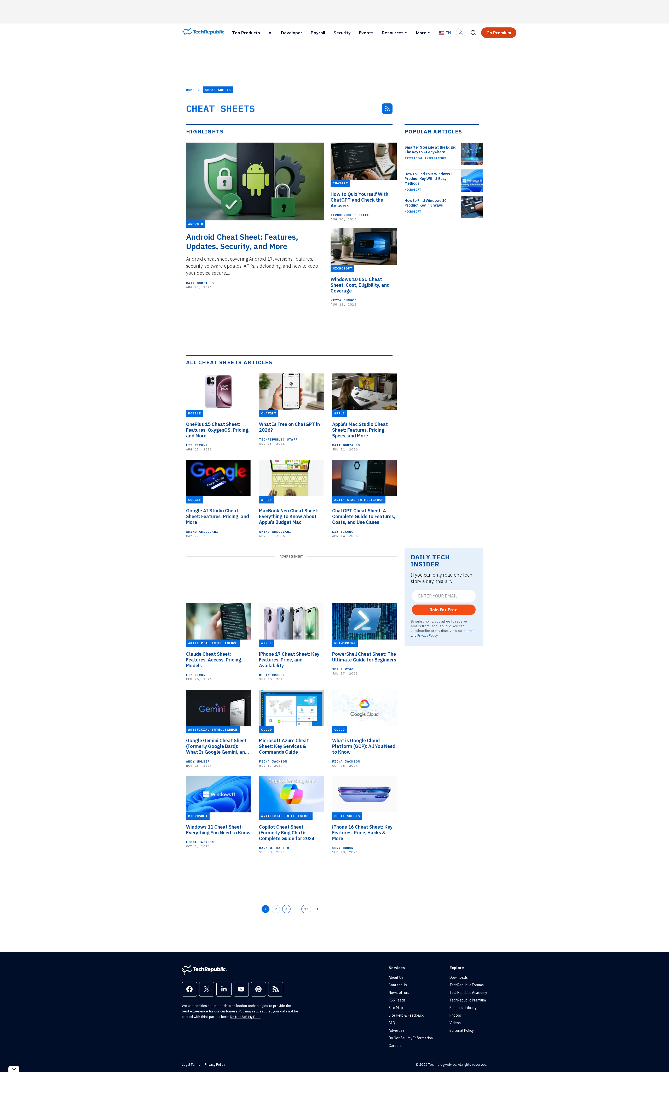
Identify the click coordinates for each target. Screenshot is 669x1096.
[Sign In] (460, 32)
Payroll (318, 32)
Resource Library (463, 1007)
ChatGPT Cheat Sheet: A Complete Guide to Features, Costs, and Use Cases (363, 516)
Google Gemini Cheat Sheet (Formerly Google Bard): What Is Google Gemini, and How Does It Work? (217, 746)
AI (270, 32)
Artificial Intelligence (426, 158)
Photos (455, 1015)
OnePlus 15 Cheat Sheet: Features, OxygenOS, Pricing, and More (218, 430)
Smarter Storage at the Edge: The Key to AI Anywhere (430, 149)
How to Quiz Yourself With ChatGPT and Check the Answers (359, 200)
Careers (395, 1045)
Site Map (396, 1007)
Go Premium (498, 32)
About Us (396, 977)
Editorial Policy (461, 1030)
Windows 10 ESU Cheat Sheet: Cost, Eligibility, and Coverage (360, 285)
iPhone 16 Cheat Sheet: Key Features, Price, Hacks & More (362, 832)
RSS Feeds (397, 1000)
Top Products (246, 32)
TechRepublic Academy (468, 992)
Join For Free (444, 609)
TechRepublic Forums (466, 985)
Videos (455, 1023)
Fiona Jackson (273, 761)
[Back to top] (658, 1080)
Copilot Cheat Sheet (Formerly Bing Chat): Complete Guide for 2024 (287, 832)
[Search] (473, 32)
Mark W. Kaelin (274, 848)
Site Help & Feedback (406, 1015)
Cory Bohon (343, 848)
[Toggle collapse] (13, 1069)
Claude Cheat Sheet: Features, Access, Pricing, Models (214, 660)
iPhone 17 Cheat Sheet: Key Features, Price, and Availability (289, 660)
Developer (291, 32)
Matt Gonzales (200, 283)
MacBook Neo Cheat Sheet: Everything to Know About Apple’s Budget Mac (289, 516)
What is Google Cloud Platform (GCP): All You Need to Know (363, 746)
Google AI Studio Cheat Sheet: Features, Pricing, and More (217, 516)
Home (190, 90)
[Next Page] (317, 909)
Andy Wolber (198, 761)
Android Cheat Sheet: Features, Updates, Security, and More (242, 241)
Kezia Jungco (343, 300)
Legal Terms (191, 1064)
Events (366, 32)
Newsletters (399, 992)
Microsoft (413, 189)
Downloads (458, 977)
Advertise (397, 1030)
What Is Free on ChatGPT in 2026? (289, 427)
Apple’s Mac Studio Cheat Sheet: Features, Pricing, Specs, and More (360, 430)
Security (342, 32)
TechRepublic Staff (350, 215)
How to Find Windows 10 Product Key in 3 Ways (425, 203)
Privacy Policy (427, 635)
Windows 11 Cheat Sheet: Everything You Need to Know (218, 830)
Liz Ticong (196, 445)
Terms (469, 631)
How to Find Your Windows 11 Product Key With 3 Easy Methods (430, 179)
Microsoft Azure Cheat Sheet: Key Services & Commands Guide (284, 746)
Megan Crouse (272, 675)
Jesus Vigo (343, 669)
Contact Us (398, 985)
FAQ (392, 1023)
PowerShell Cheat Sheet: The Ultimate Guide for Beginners (364, 657)
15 (306, 909)
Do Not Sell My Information (411, 1038)
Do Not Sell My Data (245, 1017)
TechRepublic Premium (467, 1000)
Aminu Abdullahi (202, 532)
